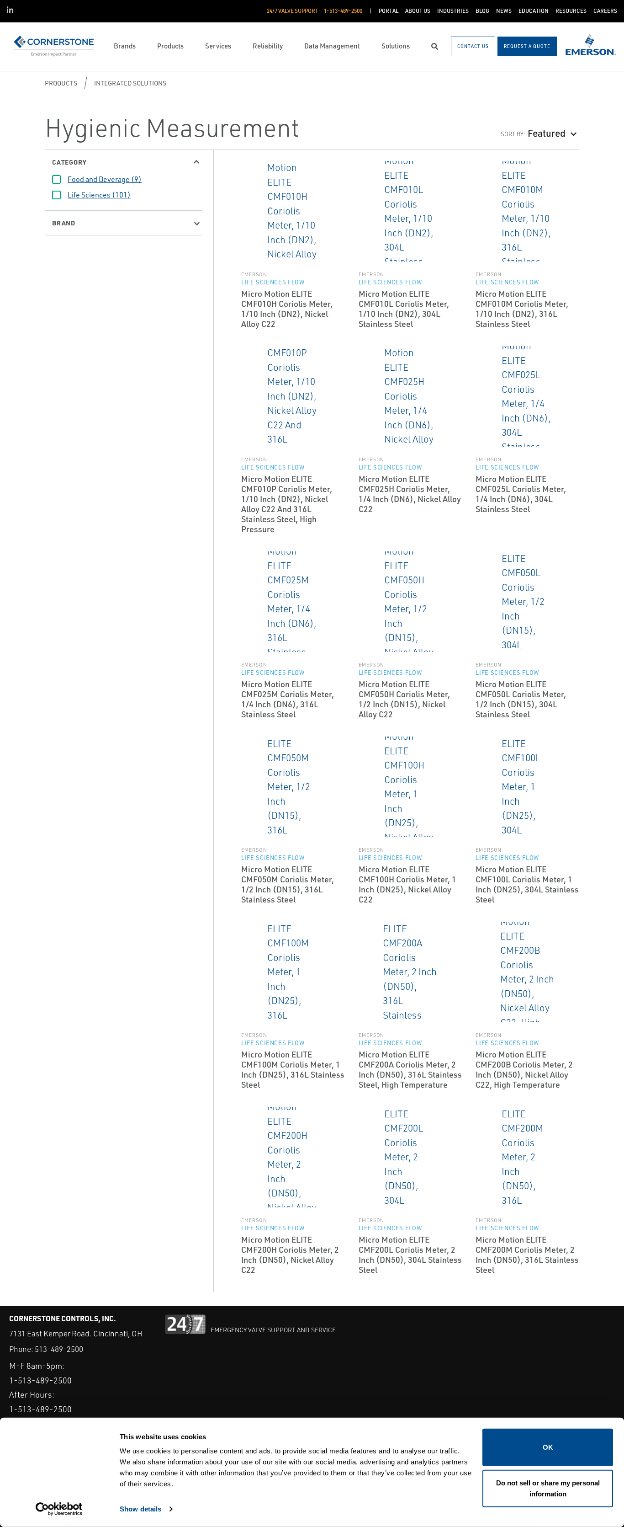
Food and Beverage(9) (105, 179)
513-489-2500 (59, 1349)
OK (548, 1447)
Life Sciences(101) (99, 194)
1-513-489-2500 (40, 1380)
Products (61, 83)
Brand (63, 223)
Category (69, 162)
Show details (140, 1509)
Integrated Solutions (130, 83)
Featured (547, 133)
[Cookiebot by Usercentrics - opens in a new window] (59, 1509)
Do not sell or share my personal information (548, 1488)
